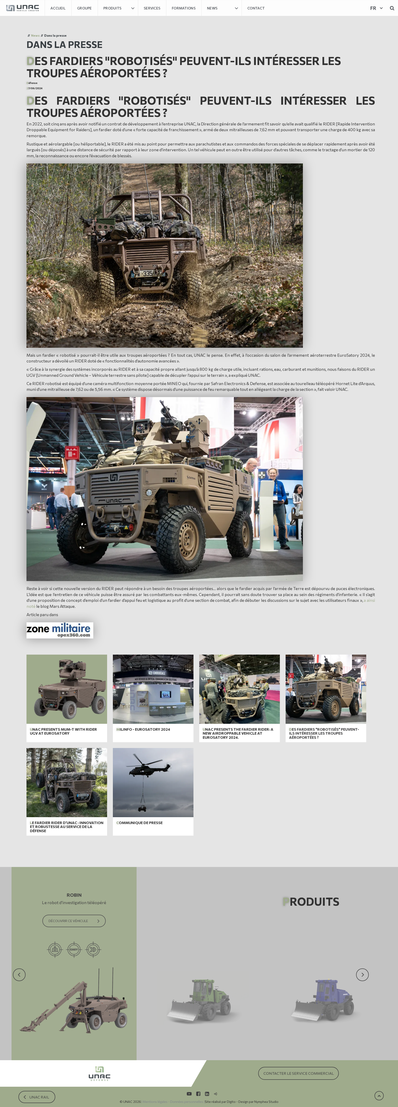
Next (359, 966)
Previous (19, 966)
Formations (184, 8)
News (212, 8)
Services (152, 8)
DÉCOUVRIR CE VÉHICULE (68, 921)
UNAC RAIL (39, 1097)
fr (373, 8)
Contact (256, 8)
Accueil (58, 8)
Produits (112, 8)
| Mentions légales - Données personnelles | (173, 1102)
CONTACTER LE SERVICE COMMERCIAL (298, 1073)
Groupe (84, 8)
